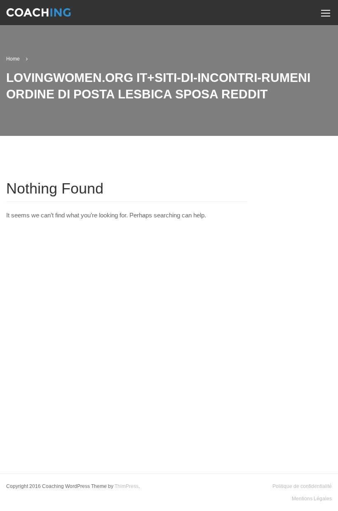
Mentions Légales (312, 499)
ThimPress (126, 486)
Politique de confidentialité (302, 486)
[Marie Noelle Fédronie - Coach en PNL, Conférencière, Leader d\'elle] (38, 15)
